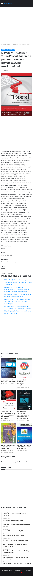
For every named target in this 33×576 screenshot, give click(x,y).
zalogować (10, 462)
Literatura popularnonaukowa (15, 44)
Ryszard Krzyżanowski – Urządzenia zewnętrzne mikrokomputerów (8, 447)
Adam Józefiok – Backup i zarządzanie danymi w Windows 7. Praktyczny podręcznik (8, 415)
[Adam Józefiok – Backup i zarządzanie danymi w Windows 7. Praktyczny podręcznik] (8, 400)
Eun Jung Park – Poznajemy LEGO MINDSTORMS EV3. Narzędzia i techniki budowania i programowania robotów (16, 289)
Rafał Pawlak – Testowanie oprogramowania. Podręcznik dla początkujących (23, 415)
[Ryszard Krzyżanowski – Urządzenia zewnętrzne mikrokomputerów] (8, 433)
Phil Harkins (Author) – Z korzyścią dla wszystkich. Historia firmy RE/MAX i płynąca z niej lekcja (18, 282)
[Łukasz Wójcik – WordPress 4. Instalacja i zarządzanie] (24, 368)
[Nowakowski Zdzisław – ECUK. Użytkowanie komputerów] (24, 433)
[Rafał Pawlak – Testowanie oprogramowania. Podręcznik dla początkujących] (24, 400)
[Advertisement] (16, 25)
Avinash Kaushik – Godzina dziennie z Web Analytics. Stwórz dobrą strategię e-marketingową (17, 301)
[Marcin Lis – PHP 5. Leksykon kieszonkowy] (8, 368)
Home (4, 44)
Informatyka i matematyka (8, 49)
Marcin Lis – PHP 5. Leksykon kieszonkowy (8, 381)
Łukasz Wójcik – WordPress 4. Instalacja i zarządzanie (22, 382)
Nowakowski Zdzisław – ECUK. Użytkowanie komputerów (24, 446)
